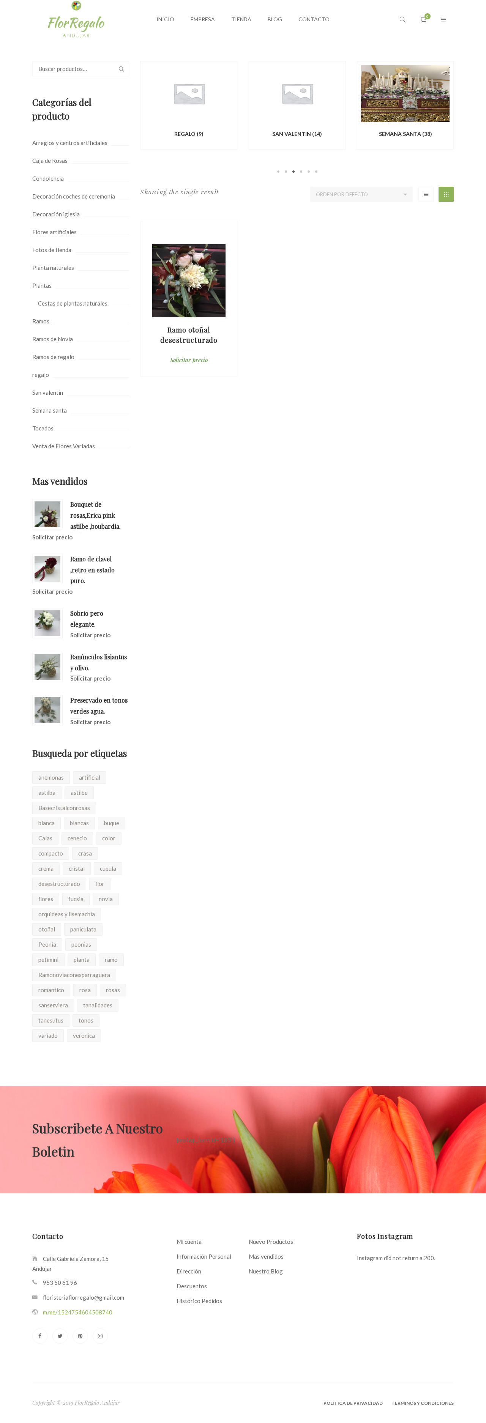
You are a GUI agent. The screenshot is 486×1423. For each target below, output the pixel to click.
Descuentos (192, 1286)
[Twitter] (60, 1336)
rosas (113, 989)
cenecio (77, 838)
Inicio (165, 19)
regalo (40, 374)
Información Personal (204, 1256)
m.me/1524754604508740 (77, 1312)
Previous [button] (129, 118)
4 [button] (301, 171)
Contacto (314, 19)
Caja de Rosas (50, 160)
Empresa (203, 19)
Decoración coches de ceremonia (73, 196)
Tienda (241, 19)
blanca (46, 822)
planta (82, 959)
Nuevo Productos (271, 1241)
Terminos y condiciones (422, 1403)
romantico (51, 989)
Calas (45, 838)
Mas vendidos (266, 1256)
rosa (85, 989)
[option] (189, 107)
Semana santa (49, 410)
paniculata (83, 929)
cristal (77, 868)
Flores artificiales (54, 231)
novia (106, 898)
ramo (111, 959)
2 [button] (286, 171)
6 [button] (316, 171)
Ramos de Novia (52, 339)
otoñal (46, 929)
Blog (275, 19)
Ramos (40, 321)
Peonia (47, 944)
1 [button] (278, 171)
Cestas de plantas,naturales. (73, 303)
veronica (84, 1035)
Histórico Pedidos (199, 1300)
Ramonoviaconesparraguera (74, 974)
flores (45, 898)
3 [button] (293, 171)
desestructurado (59, 883)
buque (111, 822)
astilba (46, 792)
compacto (50, 853)
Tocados (43, 428)
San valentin (47, 392)
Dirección (189, 1271)
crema (46, 868)
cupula (108, 868)
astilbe (79, 792)
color (108, 838)
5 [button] (308, 171)
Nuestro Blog (266, 1271)
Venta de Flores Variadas (63, 446)
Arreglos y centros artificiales (69, 142)
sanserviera (53, 1005)
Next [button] (465, 118)
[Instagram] (100, 1336)
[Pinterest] (80, 1336)
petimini (48, 959)
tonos (86, 1020)
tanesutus (50, 1020)
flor (99, 883)
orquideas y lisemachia (66, 914)
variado (48, 1035)
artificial (89, 777)
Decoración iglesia (56, 214)
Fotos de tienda (51, 249)
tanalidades (97, 1005)
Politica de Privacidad (353, 1403)
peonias (81, 944)
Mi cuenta (189, 1241)
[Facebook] (39, 1336)
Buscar (121, 68)
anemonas (51, 777)
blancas (79, 822)
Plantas (42, 285)
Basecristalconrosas (64, 807)
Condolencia (48, 178)
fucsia (76, 898)
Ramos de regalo (53, 356)
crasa (85, 853)
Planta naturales (53, 267)
